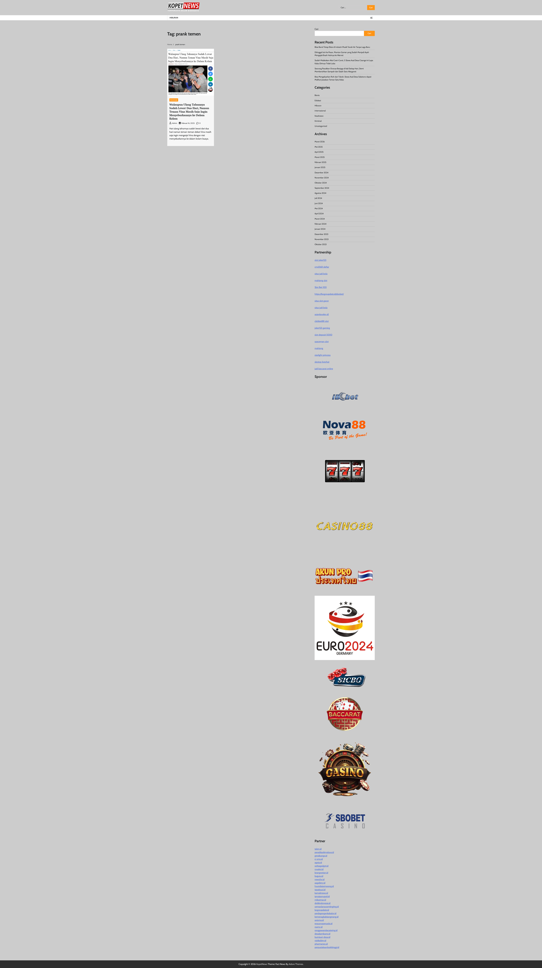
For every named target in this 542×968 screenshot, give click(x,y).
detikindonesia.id (322, 903)
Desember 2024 (321, 172)
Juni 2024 (319, 203)
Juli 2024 (318, 198)
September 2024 (322, 188)
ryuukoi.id (319, 869)
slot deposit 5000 (323, 334)
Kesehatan (319, 116)
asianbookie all (322, 314)
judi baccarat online (324, 368)
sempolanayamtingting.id (327, 906)
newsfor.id (319, 879)
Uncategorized (321, 126)
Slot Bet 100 (321, 287)
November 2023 (322, 239)
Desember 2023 (321, 234)
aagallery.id (320, 883)
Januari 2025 (320, 167)
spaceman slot (322, 341)
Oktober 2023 (321, 244)
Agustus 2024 (320, 193)
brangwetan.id (321, 872)
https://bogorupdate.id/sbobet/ (329, 294)
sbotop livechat (322, 362)
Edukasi (318, 100)
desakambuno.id (322, 933)
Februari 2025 (320, 162)
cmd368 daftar (322, 267)
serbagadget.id (321, 866)
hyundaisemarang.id (324, 886)
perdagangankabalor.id (325, 913)
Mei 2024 (319, 208)
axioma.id (319, 920)
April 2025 (319, 152)
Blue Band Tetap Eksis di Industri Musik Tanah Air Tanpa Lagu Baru (342, 47)
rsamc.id (319, 927)
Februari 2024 (320, 224)
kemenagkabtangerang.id (326, 916)
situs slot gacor (322, 300)
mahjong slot (321, 280)
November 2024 (322, 177)
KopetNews (261, 964)
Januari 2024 (320, 229)
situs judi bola (321, 273)
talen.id (318, 849)
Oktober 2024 (321, 182)
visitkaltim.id (320, 940)
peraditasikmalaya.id (324, 852)
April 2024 (319, 213)
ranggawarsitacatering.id (326, 930)
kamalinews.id (321, 893)
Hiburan (174, 17)
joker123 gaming (322, 328)
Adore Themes (296, 964)
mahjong (319, 348)
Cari (316, 29)
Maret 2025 (320, 157)
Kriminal (173, 100)
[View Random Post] (371, 18)
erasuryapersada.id (323, 923)
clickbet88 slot (322, 321)
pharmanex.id (321, 944)
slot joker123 (320, 260)
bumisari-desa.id (322, 937)
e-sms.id (319, 859)
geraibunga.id (321, 855)
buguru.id (319, 876)
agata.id (318, 862)
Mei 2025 (319, 147)
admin (174, 123)
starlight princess (323, 355)
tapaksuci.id (320, 889)
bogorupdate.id (322, 910)
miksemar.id (320, 899)
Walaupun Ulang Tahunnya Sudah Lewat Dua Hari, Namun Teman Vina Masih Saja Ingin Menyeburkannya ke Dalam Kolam (189, 111)
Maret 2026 (320, 141)
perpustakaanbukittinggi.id (327, 947)
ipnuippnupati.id (322, 896)
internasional (320, 110)
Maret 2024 (320, 219)
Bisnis (317, 95)
